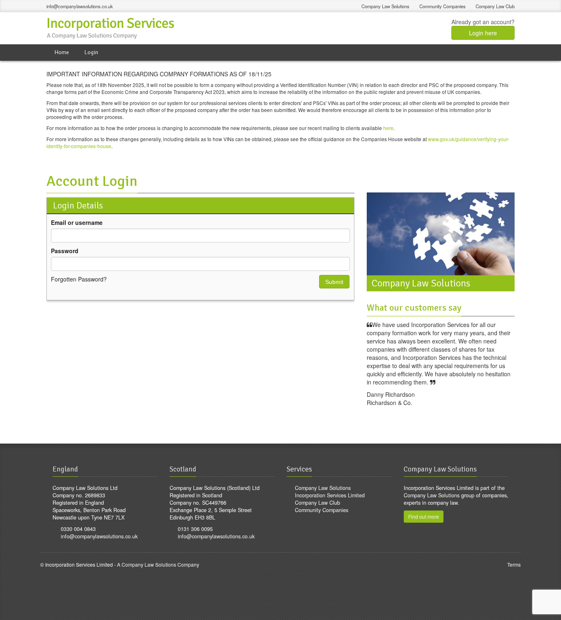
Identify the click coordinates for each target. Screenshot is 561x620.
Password (64, 251)
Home (61, 52)
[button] (334, 281)
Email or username (77, 222)
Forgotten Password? (79, 279)
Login (91, 52)
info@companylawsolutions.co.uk (79, 6)
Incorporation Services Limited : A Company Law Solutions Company (111, 28)
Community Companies (442, 6)
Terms (514, 564)
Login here (483, 33)
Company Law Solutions (385, 6)
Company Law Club (495, 6)
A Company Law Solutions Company (158, 564)
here (388, 127)
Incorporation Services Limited (330, 495)
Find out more (423, 516)
